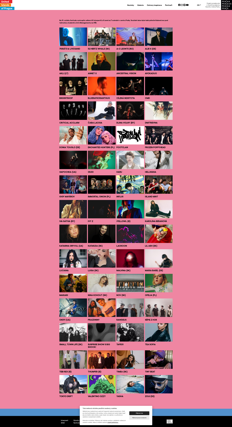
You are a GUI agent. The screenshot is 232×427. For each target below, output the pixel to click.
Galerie (140, 5)
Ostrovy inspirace (154, 5)
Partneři (168, 5)
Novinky (130, 5)
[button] (199, 5)
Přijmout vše (139, 413)
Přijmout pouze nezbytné (139, 417)
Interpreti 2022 (64, 421)
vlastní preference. (112, 422)
